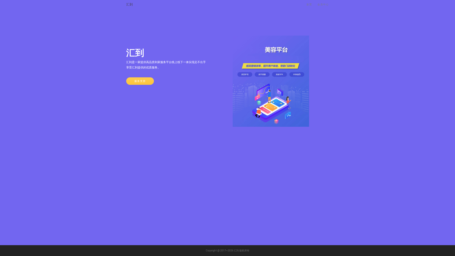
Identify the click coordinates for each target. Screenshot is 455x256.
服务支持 (140, 81)
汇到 (129, 4)
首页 (309, 4)
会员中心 (323, 4)
